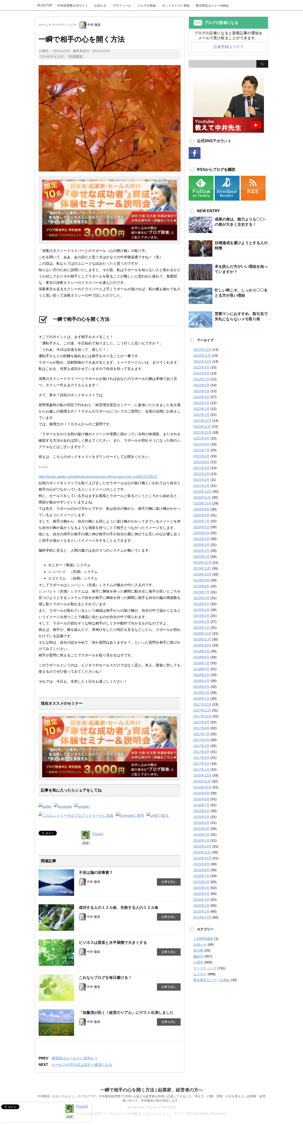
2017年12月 (202, 704)
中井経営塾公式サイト (72, 5)
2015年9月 (201, 864)
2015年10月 (202, 858)
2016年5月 (201, 817)
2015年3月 (201, 899)
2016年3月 (201, 829)
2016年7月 (201, 805)
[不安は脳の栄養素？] (56, 894)
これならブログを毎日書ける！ (105, 978)
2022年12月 (202, 350)
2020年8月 (201, 515)
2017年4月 (201, 752)
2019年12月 (202, 562)
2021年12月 (202, 420)
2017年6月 (201, 740)
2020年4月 (201, 539)
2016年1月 (201, 840)
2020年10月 (202, 503)
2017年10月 (202, 716)
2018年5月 (201, 675)
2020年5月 (201, 533)
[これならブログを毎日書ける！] (56, 999)
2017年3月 (201, 758)
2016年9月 (201, 793)
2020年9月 (201, 509)
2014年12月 (202, 917)
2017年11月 (202, 710)
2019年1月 (201, 627)
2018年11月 (202, 639)
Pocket (97, 834)
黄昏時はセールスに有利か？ (75, 1058)
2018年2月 (201, 692)
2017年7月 (201, 734)
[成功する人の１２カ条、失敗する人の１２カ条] (56, 929)
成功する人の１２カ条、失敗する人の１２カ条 (118, 907)
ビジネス (200, 974)
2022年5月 (201, 391)
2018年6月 (201, 669)
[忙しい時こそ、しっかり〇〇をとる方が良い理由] (200, 303)
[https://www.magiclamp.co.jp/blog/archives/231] (76, 815)
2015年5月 (201, 888)
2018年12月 (202, 633)
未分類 (198, 950)
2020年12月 (202, 491)
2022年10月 (202, 361)
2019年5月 (201, 604)
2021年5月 (201, 462)
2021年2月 (201, 480)
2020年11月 (202, 497)
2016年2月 (201, 834)
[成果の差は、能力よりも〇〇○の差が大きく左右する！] (200, 232)
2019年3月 (201, 616)
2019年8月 (201, 586)
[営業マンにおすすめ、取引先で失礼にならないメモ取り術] (200, 327)
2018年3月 (201, 687)
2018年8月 (201, 657)
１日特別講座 (203, 938)
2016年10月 (202, 787)
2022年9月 (201, 367)
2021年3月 (201, 474)
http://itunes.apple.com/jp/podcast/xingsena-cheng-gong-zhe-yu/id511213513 (98, 477)
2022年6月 (201, 385)
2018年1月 (201, 698)
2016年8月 (201, 799)
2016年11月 (202, 781)
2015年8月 (201, 870)
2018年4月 (201, 681)
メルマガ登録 (146, 5)
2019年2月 (201, 622)
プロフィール (122, 5)
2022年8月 (201, 373)
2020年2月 (201, 551)
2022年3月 (201, 403)
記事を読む (169, 881)
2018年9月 (201, 651)
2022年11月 (202, 355)
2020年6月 (201, 527)
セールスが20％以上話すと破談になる (82, 1065)
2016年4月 (201, 823)
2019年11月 (202, 568)
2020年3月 (201, 545)
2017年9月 (201, 722)
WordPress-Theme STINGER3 (151, 1107)
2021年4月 (201, 468)
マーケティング (51, 56)
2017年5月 (201, 746)
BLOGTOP (44, 5)
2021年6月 (201, 456)
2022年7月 (201, 379)
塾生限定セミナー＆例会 (211, 980)
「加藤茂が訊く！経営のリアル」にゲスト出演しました (126, 1013)
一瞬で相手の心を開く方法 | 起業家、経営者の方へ (151, 1089)
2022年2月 (201, 409)
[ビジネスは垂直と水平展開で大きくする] (56, 964)
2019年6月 (201, 598)
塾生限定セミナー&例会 (212, 5)
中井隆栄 (75, 56)
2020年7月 (201, 521)
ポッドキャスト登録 (176, 5)
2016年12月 (202, 775)
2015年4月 (201, 894)
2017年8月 (201, 728)
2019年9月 (201, 580)
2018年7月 (201, 663)
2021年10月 (202, 432)
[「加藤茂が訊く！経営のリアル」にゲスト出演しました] (56, 1034)
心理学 (198, 962)
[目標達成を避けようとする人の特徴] (200, 256)
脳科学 (198, 956)
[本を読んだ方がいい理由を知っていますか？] (200, 280)
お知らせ (100, 5)
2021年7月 (201, 450)
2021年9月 (201, 438)
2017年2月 (201, 763)
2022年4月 (201, 397)
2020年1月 (201, 556)
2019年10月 (202, 574)
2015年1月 (201, 911)
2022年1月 (201, 415)
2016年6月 (201, 811)
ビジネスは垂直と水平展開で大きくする (113, 942)
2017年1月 (201, 769)
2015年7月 (201, 876)
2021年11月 (202, 426)
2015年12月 (202, 846)
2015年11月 (202, 852)
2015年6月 (201, 882)
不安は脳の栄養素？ (96, 872)
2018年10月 (202, 645)
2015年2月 (201, 905)
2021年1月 (201, 486)
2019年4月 (201, 610)
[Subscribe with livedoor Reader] (227, 197)
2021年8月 (201, 444)
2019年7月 (201, 592)
